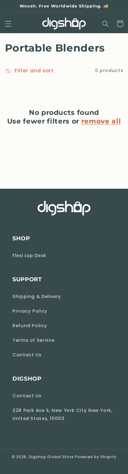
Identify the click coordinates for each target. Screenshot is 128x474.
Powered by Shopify (95, 456)
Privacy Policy (30, 311)
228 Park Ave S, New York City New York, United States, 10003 (62, 414)
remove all (101, 121)
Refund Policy (29, 326)
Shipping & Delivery (36, 296)
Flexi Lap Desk (29, 255)
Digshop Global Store (51, 456)
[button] (8, 23)
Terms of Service (33, 340)
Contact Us (26, 355)
